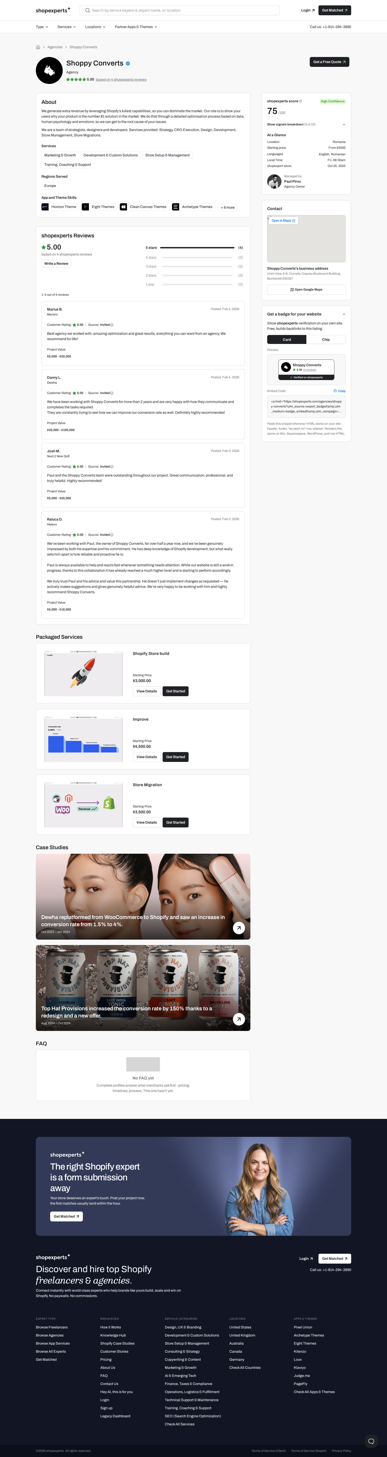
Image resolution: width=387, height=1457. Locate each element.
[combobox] (183, 10)
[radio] (194, 248)
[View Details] (83, 673)
